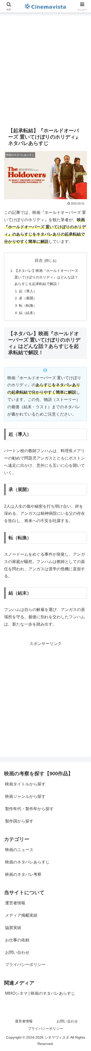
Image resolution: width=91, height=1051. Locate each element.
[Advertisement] (45, 69)
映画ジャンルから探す (25, 796)
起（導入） (28, 291)
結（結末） (28, 313)
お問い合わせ (17, 952)
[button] (81, 770)
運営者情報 (15, 903)
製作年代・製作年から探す (29, 809)
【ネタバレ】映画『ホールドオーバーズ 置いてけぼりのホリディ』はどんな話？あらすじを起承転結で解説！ (46, 277)
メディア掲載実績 (21, 915)
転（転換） (28, 305)
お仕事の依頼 (17, 940)
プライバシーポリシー (25, 964)
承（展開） (28, 298)
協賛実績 (13, 928)
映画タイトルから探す (25, 784)
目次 (39, 260)
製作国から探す (19, 821)
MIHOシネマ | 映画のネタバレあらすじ (40, 993)
